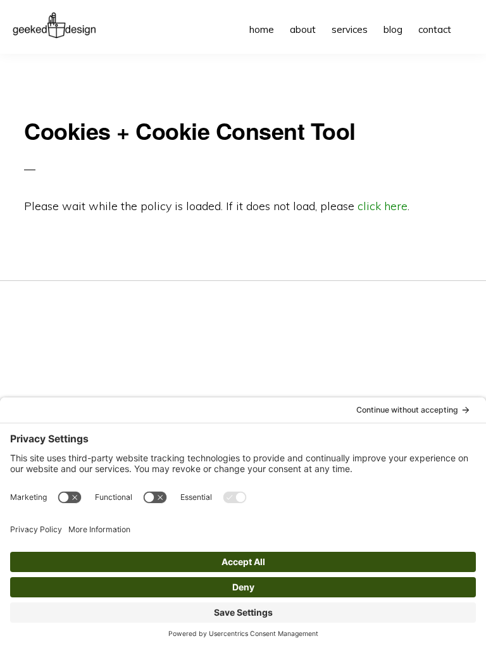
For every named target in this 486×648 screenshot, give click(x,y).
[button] (467, 20)
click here (383, 206)
